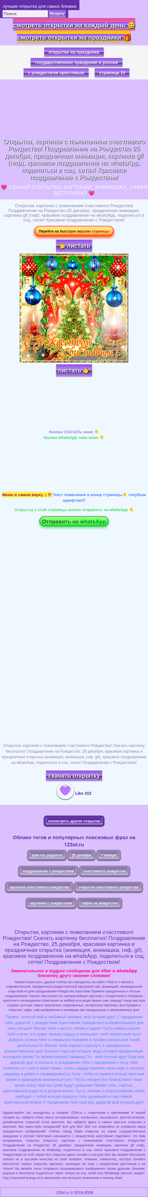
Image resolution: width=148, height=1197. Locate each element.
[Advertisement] (74, 108)
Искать (57, 13)
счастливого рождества (104, 871)
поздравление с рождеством (48, 871)
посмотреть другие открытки (74, 820)
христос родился (47, 855)
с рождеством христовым (56, 72)
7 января (109, 855)
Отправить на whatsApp (74, 521)
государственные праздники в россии (76, 62)
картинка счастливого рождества (39, 887)
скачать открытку (74, 775)
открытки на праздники (74, 52)
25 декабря (81, 855)
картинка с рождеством (51, 903)
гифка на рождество (100, 903)
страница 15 (112, 72)
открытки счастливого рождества (108, 887)
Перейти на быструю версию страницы (74, 231)
